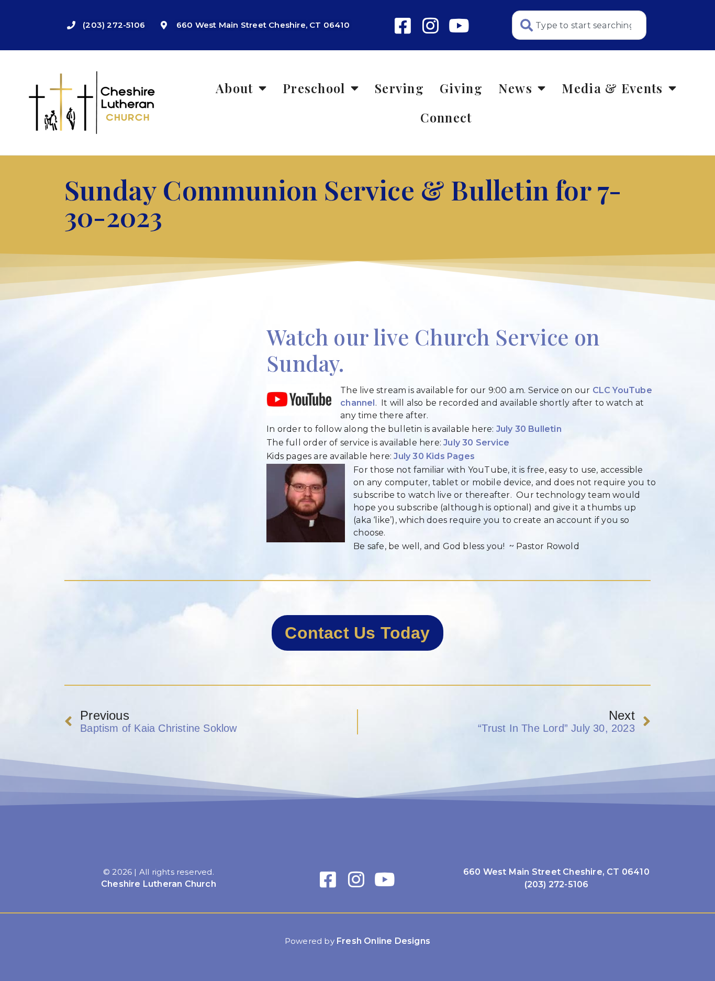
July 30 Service (476, 443)
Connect (446, 117)
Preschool (314, 88)
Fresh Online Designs (383, 941)
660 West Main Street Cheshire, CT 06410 (556, 872)
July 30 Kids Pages (434, 456)
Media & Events (612, 88)
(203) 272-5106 (556, 884)
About (234, 88)
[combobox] (579, 25)
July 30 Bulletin (529, 429)
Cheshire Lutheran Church (158, 884)
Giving (461, 88)
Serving (399, 88)
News (515, 88)
